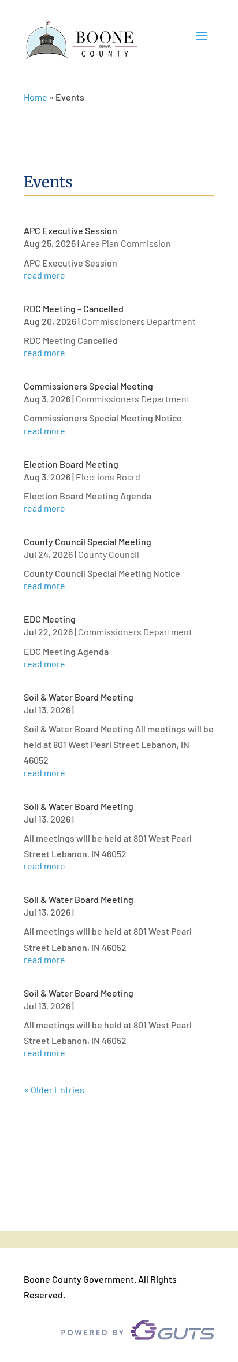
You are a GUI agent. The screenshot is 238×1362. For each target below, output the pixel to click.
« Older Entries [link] (54, 1089)
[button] (201, 40)
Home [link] (35, 96)
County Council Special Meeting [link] (87, 541)
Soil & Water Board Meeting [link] (78, 696)
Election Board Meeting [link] (71, 463)
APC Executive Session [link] (70, 230)
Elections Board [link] (108, 476)
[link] (81, 40)
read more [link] (44, 275)
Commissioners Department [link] (138, 321)
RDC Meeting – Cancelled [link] (74, 308)
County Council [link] (108, 554)
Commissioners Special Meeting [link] (88, 385)
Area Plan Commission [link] (126, 243)
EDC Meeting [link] (50, 618)
